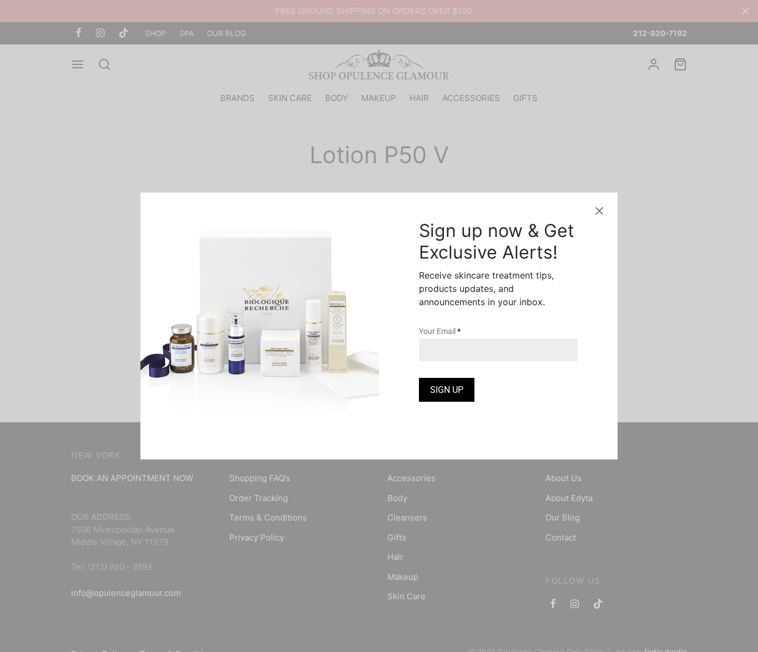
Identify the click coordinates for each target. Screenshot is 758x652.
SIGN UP (446, 390)
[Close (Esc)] (599, 211)
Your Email (440, 331)
